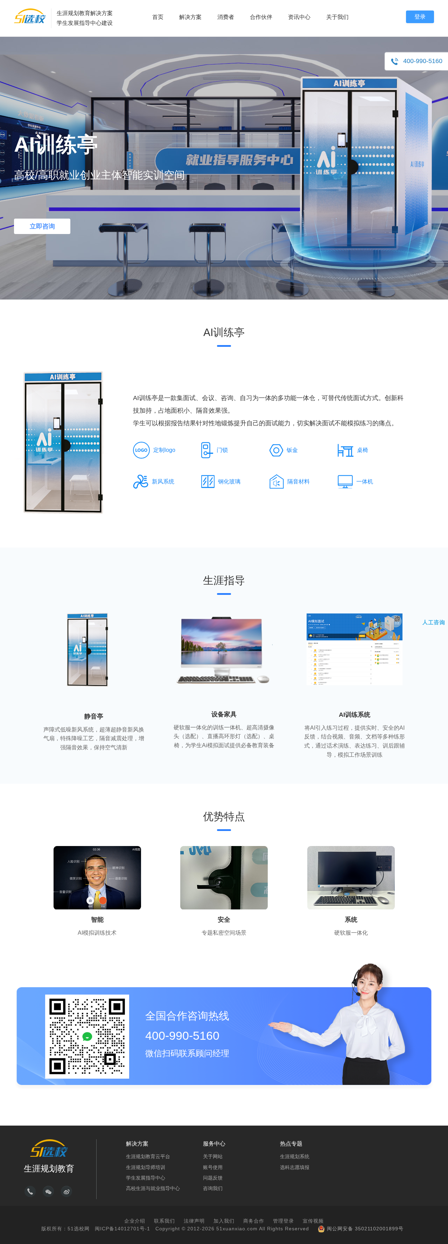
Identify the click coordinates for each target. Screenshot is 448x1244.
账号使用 (213, 1167)
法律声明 (194, 1221)
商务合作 (253, 1221)
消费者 (225, 17)
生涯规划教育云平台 (148, 1156)
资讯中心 (299, 17)
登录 (420, 17)
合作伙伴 (261, 17)
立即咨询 (42, 226)
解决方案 (190, 17)
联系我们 (164, 1221)
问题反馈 (213, 1178)
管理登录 (283, 1221)
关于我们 (337, 17)
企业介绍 (134, 1221)
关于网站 (213, 1156)
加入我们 (224, 1221)
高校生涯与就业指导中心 (153, 1188)
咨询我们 (213, 1188)
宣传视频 (313, 1221)
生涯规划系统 (294, 1156)
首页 (157, 17)
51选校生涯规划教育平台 (30, 15)
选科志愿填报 (294, 1167)
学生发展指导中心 (145, 1178)
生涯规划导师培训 (145, 1167)
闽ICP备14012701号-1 (122, 1228)
